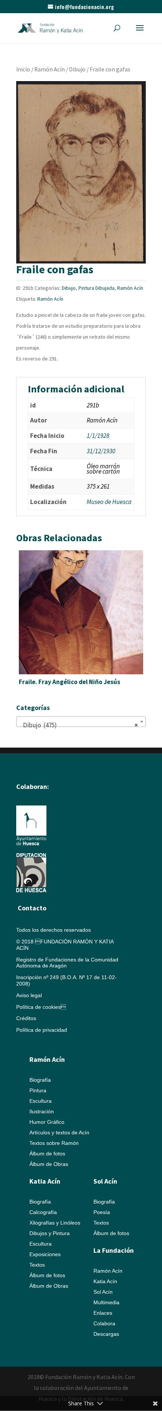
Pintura (37, 1090)
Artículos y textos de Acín (59, 1132)
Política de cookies (41, 1007)
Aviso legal (29, 995)
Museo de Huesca (109, 502)
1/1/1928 (98, 435)
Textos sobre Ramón (54, 1143)
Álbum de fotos (47, 1154)
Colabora (104, 1323)
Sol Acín (103, 1292)
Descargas (106, 1334)
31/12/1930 (101, 451)
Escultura (40, 1101)
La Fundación (113, 1250)
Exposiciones (45, 1254)
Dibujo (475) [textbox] (79, 725)
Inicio (23, 69)
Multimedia (106, 1302)
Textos (37, 1265)
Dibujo (77, 69)
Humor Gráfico (46, 1122)
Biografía (40, 1080)
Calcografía (43, 1212)
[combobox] (81, 721)
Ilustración (41, 1111)
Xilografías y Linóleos (54, 1223)
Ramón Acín (49, 69)
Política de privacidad (41, 1030)
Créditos (26, 1018)
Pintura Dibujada (96, 288)
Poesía (101, 1212)
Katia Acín (44, 1181)
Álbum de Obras (48, 1164)
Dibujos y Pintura (49, 1233)
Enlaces (102, 1313)
